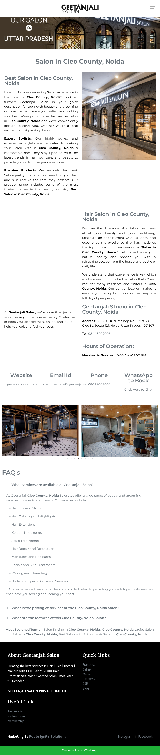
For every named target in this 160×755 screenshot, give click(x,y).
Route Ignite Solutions (47, 737)
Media (86, 674)
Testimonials (16, 711)
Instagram (125, 737)
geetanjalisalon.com (21, 384)
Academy (88, 679)
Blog (85, 688)
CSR (85, 683)
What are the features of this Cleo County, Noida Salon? (58, 618)
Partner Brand (17, 716)
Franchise (88, 664)
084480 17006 (99, 334)
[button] (6, 429)
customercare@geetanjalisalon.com (71, 384)
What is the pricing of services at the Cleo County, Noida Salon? (65, 608)
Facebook (145, 737)
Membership (16, 721)
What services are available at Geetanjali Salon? (52, 485)
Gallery (87, 669)
